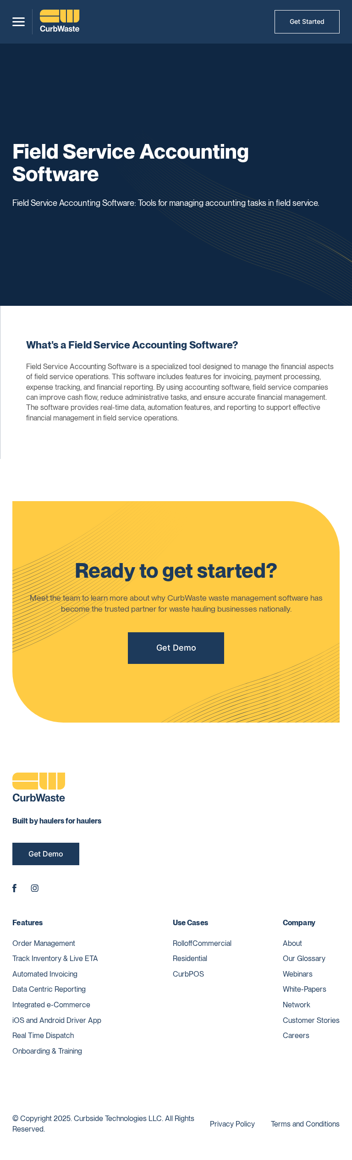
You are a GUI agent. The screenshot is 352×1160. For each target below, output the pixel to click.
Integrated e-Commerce (51, 1004)
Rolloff (182, 943)
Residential (190, 958)
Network (296, 1004)
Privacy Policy (232, 1124)
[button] (18, 21)
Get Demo (176, 647)
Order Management (43, 943)
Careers (296, 1035)
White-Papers (304, 989)
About (292, 943)
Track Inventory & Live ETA (55, 958)
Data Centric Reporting (49, 989)
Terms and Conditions (305, 1124)
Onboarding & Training (47, 1051)
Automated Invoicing (44, 974)
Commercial (211, 943)
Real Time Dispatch (43, 1035)
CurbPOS (188, 974)
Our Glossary (304, 958)
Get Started (307, 21)
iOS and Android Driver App (56, 1020)
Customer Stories (311, 1020)
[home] (59, 22)
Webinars (298, 974)
